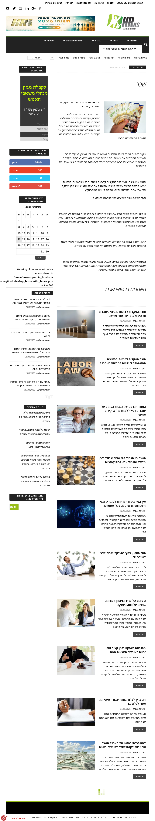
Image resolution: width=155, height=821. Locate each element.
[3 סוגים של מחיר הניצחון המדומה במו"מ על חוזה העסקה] (76, 613)
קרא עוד (139, 345)
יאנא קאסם (44, 442)
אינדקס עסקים (53, 3)
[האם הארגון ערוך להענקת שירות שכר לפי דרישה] (76, 565)
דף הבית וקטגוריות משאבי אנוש (121, 48)
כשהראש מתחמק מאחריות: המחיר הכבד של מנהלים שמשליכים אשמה (31, 350)
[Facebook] (40, 8)
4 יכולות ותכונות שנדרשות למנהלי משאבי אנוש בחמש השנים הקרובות (31, 301)
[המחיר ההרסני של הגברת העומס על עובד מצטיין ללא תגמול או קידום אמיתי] (76, 419)
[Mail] (20, 8)
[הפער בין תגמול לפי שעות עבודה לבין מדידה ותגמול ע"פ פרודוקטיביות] (76, 470)
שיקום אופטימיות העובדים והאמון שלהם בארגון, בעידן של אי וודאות (32, 317)
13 (28, 233)
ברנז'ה (98, 40)
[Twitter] (14, 8)
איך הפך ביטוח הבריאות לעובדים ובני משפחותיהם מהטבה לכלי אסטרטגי (123, 504)
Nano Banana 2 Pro (39, 412)
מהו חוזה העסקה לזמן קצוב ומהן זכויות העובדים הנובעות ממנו (126, 650)
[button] (143, 45)
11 (37, 233)
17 (42, 239)
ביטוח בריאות (140, 57)
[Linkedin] (27, 8)
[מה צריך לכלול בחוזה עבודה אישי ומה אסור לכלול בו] (76, 712)
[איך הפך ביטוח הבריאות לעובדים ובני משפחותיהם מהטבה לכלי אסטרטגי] (76, 514)
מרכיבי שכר (94, 57)
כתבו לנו (99, 3)
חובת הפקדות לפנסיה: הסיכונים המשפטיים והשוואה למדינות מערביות (123, 361)
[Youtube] (7, 8)
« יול (40, 257)
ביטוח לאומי (124, 57)
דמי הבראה (109, 57)
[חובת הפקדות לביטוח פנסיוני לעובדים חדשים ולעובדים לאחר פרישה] (76, 324)
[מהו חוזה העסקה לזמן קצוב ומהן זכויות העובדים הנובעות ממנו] (76, 660)
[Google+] (33, 8)
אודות (110, 3)
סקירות (50, 40)
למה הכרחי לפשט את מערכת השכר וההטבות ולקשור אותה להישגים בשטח (122, 745)
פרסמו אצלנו (83, 3)
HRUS (85, 817)
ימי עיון (69, 3)
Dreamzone (116, 817)
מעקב (15, 170)
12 (32, 233)
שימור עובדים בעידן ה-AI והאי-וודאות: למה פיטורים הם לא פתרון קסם (30, 383)
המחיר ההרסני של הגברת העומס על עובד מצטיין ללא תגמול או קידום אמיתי (123, 411)
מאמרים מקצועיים (74, 40)
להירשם (16, 186)
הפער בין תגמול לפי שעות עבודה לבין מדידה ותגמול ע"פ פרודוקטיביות (122, 460)
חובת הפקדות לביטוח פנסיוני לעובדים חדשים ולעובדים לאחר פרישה (122, 314)
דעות (115, 40)
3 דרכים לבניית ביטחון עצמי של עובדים (34, 416)
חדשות (133, 40)
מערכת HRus (139, 321)
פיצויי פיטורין (79, 57)
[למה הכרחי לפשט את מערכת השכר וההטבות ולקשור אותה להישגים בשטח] (76, 755)
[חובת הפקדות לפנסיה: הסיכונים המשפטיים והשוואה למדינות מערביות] (76, 371)
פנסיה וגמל (63, 57)
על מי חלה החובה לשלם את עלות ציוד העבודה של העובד (35, 481)
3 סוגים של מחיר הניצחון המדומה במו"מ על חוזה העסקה (125, 603)
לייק (14, 162)
